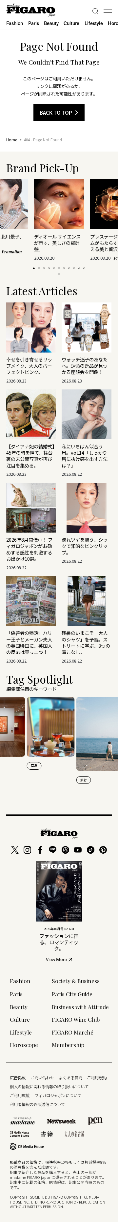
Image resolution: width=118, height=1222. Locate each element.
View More (56, 960)
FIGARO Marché (72, 1032)
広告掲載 (18, 1078)
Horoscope (24, 1044)
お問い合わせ (42, 1078)
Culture (71, 23)
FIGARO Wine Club (76, 1019)
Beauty (51, 23)
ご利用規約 (97, 1078)
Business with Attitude (80, 1006)
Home (11, 139)
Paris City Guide (72, 994)
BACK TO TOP (56, 112)
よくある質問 (70, 1078)
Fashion (14, 23)
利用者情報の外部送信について (37, 1104)
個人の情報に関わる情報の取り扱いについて (49, 1087)
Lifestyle (94, 23)
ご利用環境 (20, 1095)
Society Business (76, 980)
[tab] (34, 269)
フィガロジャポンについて (57, 1095)
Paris (33, 23)
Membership (68, 1044)
